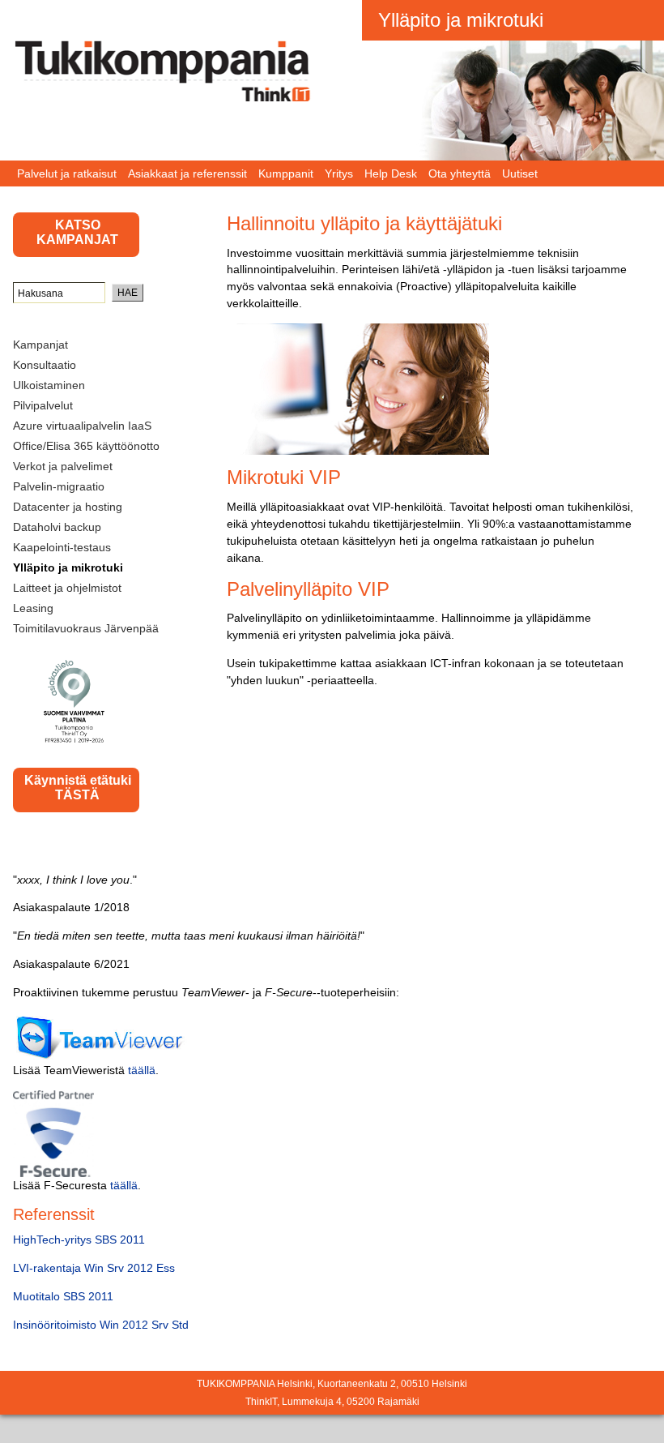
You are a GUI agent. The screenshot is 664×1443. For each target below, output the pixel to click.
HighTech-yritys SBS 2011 (79, 1239)
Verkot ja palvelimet (63, 466)
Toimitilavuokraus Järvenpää (86, 628)
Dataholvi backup (57, 526)
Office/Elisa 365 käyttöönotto (86, 445)
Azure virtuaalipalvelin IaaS (82, 425)
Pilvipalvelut (43, 405)
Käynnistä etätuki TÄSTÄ (77, 787)
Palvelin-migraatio (58, 486)
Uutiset (520, 173)
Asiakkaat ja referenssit (187, 173)
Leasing (33, 608)
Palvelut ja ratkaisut (67, 173)
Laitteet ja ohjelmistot (67, 587)
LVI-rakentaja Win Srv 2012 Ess (94, 1267)
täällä (141, 1070)
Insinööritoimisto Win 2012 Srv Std (101, 1324)
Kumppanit (285, 173)
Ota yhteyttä (459, 173)
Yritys (339, 173)
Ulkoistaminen (49, 385)
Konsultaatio (44, 364)
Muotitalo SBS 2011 (63, 1296)
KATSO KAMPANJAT (77, 232)
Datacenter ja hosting (67, 506)
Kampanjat (40, 344)
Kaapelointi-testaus (62, 547)
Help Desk (390, 173)
